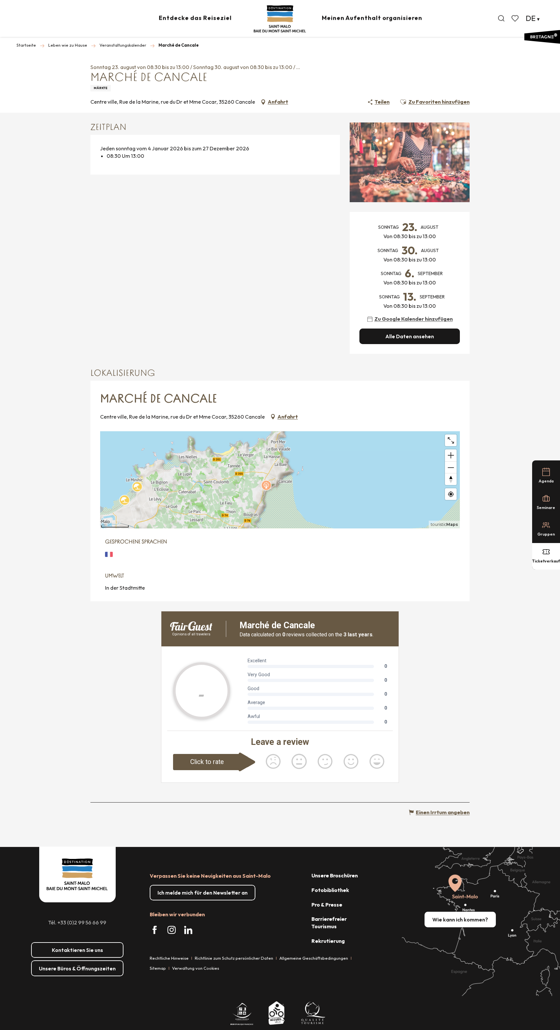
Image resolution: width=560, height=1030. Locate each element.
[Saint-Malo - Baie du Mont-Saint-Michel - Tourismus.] (280, 19)
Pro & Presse (326, 904)
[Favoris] (515, 18)
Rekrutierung (328, 941)
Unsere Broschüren (334, 875)
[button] (501, 18)
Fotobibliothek (330, 890)
